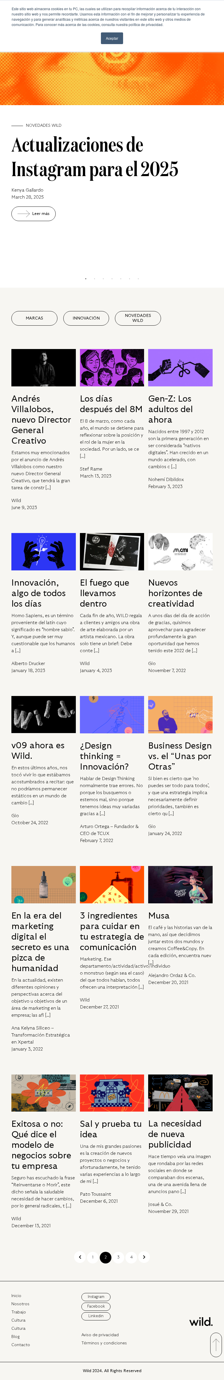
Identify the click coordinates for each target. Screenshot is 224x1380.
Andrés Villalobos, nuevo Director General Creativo (41, 419)
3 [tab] (103, 279)
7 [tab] (138, 279)
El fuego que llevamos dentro (104, 593)
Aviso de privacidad (100, 1335)
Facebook (96, 1306)
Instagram (96, 1297)
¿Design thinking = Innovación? (104, 756)
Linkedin (96, 1316)
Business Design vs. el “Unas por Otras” (180, 756)
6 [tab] (129, 279)
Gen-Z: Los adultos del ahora (170, 409)
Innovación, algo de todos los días (38, 593)
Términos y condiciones (104, 1343)
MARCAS (34, 318)
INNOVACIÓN (86, 318)
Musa (159, 915)
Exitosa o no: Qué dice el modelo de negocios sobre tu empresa (41, 1145)
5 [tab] (121, 279)
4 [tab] (112, 279)
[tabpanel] (112, 119)
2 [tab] (94, 279)
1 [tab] (86, 279)
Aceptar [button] (112, 38)
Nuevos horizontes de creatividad (175, 593)
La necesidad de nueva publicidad (175, 1134)
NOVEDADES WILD (138, 318)
